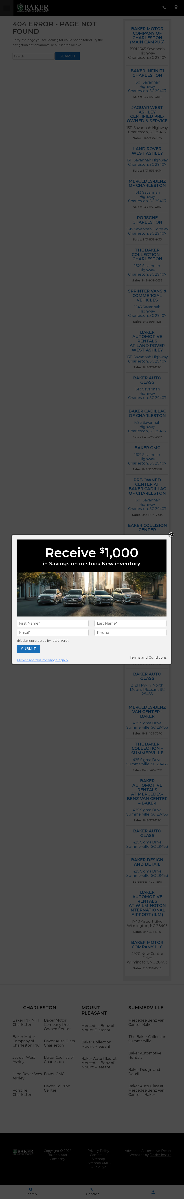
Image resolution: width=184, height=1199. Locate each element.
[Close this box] (171, 534)
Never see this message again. (42, 660)
